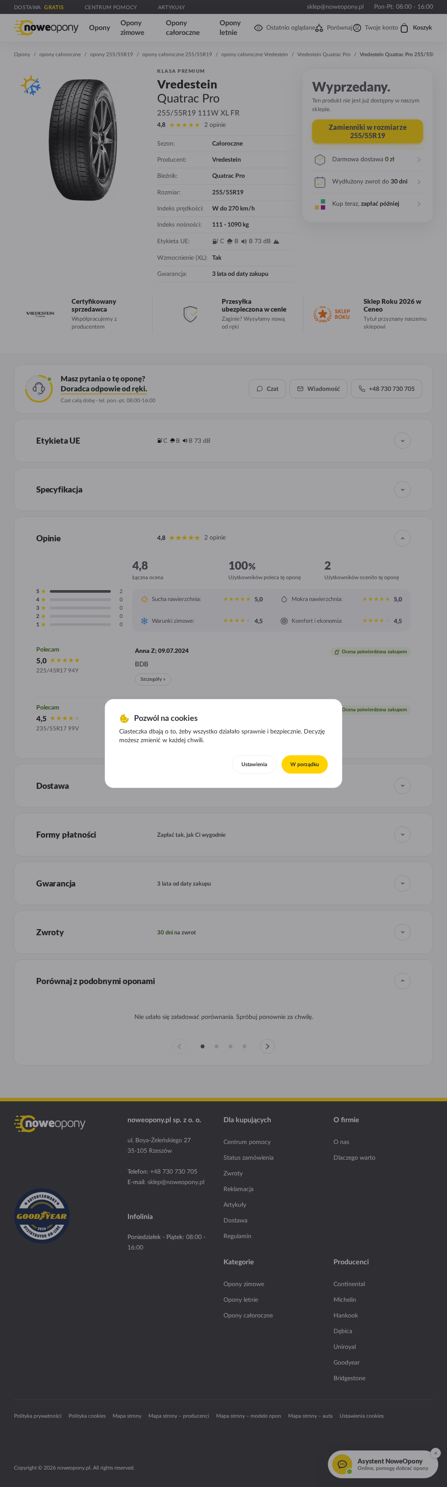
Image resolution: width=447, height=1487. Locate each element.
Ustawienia (254, 764)
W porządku (304, 764)
